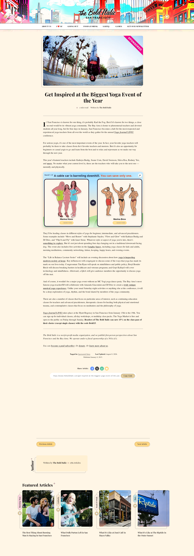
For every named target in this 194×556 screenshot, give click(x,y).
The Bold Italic (60, 462)
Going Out (73, 26)
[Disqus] (93, 407)
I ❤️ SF (59, 26)
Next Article (142, 444)
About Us (46, 26)
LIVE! (123, 132)
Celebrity (58, 500)
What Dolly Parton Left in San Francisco (74, 534)
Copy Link (128, 376)
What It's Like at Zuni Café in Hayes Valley (112, 534)
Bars (135, 498)
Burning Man (20, 502)
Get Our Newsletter (138, 26)
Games (119, 26)
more (49, 163)
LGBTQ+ (106, 26)
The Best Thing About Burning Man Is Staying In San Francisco (37, 534)
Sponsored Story (84, 354)
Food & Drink (90, 26)
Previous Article (45, 444)
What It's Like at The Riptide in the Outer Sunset (152, 534)
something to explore (53, 243)
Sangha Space (94, 246)
